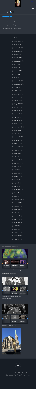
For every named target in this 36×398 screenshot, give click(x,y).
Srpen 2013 (17, 143)
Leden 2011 (17, 216)
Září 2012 (16, 170)
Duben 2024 (17, 71)
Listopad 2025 (18, 51)
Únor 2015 (16, 117)
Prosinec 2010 (18, 219)
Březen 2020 (17, 94)
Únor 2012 (16, 183)
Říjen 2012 (16, 166)
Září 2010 (16, 226)
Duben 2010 (17, 239)
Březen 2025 (17, 57)
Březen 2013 (17, 153)
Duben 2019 (17, 97)
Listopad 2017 (18, 104)
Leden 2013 (17, 160)
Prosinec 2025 (18, 48)
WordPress (17, 375)
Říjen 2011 (16, 193)
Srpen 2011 (17, 196)
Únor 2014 (16, 133)
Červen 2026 (17, 41)
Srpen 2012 (17, 173)
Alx (28, 375)
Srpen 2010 (17, 229)
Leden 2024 (17, 77)
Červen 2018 (17, 100)
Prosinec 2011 (17, 186)
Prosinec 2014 (18, 120)
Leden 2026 (17, 44)
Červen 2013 (17, 147)
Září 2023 (16, 87)
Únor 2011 (16, 212)
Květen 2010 (17, 235)
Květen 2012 (17, 176)
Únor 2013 (16, 156)
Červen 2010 (17, 232)
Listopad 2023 (18, 84)
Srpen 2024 (17, 67)
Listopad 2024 (18, 61)
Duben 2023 (17, 90)
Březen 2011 (17, 209)
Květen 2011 (17, 206)
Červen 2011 (17, 203)
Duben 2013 (17, 150)
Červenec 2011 (18, 199)
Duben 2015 (17, 114)
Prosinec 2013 (18, 137)
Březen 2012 (17, 179)
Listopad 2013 (18, 140)
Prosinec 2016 (18, 110)
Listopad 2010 (18, 222)
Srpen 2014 (17, 123)
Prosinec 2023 (18, 81)
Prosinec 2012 (18, 163)
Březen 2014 (17, 130)
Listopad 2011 (17, 189)
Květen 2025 (17, 54)
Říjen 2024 (17, 64)
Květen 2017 (17, 107)
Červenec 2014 (18, 127)
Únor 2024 (17, 74)
